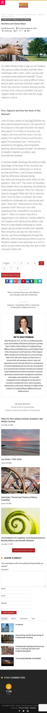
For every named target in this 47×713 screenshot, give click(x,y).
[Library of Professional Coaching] (23, 2)
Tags (33, 618)
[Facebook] (19, 711)
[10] (34, 120)
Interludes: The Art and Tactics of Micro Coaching (19, 498)
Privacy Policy (24, 708)
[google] (15, 281)
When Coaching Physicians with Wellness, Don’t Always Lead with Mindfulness (23, 292)
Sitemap (33, 708)
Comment (5, 569)
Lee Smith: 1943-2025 (11, 459)
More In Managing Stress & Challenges (22, 410)
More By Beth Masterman (22, 407)
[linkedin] (28, 281)
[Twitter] (23, 711)
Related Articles (22, 404)
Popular (4, 618)
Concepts (11, 14)
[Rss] (28, 711)
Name (3, 588)
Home (3, 14)
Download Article (10, 275)
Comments (24, 618)
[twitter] (11, 281)
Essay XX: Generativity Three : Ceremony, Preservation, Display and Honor (23, 304)
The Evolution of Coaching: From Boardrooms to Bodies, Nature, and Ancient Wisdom (23, 539)
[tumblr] (32, 281)
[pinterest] (23, 281)
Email (3, 596)
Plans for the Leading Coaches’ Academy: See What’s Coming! (22, 420)
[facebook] (7, 281)
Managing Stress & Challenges (26, 14)
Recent (13, 618)
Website (4, 603)
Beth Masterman (8, 28)
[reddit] (19, 281)
